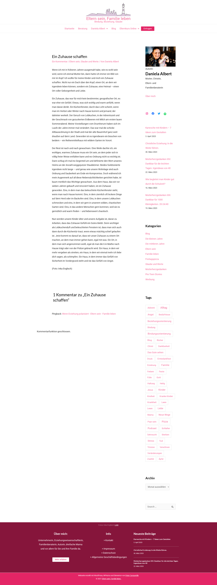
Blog (147, 233)
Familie (165, 365)
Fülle (149, 377)
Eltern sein (74, 61)
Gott (159, 377)
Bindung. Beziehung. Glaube (108, 21)
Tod (161, 441)
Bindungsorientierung (159, 333)
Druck (149, 359)
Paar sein (152, 421)
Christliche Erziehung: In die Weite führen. (150, 550)
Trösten (151, 447)
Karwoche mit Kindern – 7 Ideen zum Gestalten (152, 539)
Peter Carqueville (132, 575)
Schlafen (166, 428)
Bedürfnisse (164, 314)
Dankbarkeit (164, 346)
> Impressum (108, 548)
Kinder (161, 389)
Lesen (150, 408)
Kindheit (151, 396)
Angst (151, 314)
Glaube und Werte (90, 61)
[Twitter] (158, 113)
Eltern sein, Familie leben (108, 18)
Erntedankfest (164, 358)
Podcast (152, 428)
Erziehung (151, 365)
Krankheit (151, 402)
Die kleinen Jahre (154, 238)
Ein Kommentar (59, 61)
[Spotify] (165, 113)
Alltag (163, 307)
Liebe (160, 408)
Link (116, 525)
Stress (151, 441)
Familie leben (152, 254)
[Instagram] (146, 113)
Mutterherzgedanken (156, 269)
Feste (161, 371)
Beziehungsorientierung (159, 321)
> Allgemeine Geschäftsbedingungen (108, 557)
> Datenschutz (108, 553)
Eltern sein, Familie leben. (111, 579)
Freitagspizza (152, 259)
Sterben (165, 434)
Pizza (165, 421)
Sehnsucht (152, 434)
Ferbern (150, 371)
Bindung (151, 327)
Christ (150, 346)
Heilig (162, 383)
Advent (151, 307)
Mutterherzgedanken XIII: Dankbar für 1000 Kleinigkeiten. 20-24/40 (158, 199)
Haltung (151, 383)
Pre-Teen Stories (153, 274)
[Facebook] (152, 113)
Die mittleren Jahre (155, 243)
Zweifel (150, 459)
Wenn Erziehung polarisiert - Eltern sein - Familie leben (89, 313)
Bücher (160, 340)
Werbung (149, 279)
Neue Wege (164, 414)
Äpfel (161, 459)
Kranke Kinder (166, 396)
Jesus (150, 390)
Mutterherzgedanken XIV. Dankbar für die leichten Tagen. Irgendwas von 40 (158, 163)
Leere (163, 402)
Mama (150, 415)
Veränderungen (154, 453)
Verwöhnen (165, 447)
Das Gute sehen (155, 352)
